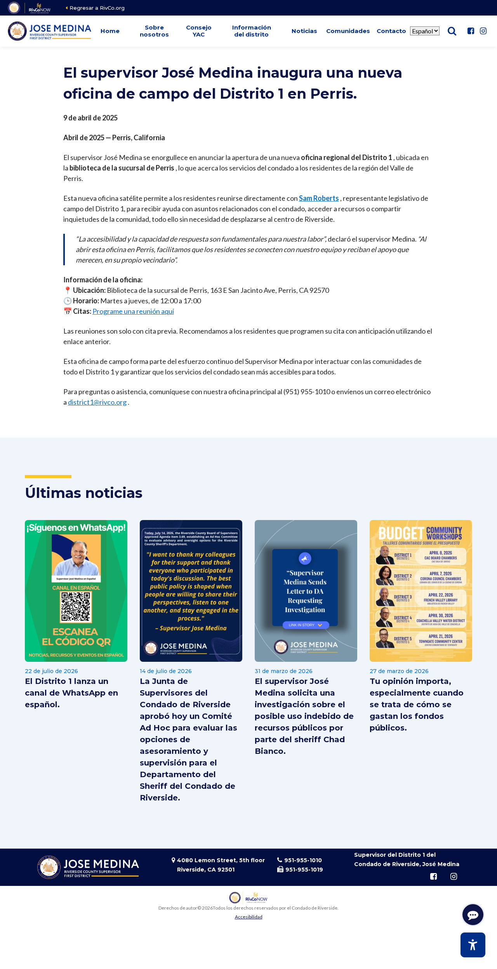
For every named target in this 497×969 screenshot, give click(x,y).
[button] (154, 31)
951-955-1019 (304, 869)
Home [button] (110, 31)
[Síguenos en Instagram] (483, 31)
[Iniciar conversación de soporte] (473, 914)
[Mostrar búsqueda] (452, 31)
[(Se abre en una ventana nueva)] (30, 8)
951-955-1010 (303, 860)
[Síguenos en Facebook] (470, 31)
